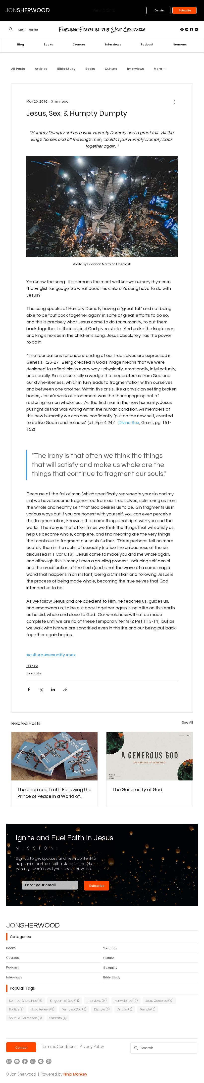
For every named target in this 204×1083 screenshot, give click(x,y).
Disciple (103, 1009)
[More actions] (175, 102)
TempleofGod (75, 1009)
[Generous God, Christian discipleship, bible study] (149, 756)
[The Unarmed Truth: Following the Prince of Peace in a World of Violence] (54, 756)
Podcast (12, 967)
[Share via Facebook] (28, 689)
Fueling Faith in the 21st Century (102, 29)
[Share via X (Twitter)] (41, 689)
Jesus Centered (161, 1000)
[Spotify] (41, 1061)
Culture (111, 69)
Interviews (135, 69)
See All (187, 722)
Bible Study (66, 69)
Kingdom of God (66, 1000)
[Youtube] (186, 29)
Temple (149, 1009)
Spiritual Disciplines (27, 1000)
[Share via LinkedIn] (53, 689)
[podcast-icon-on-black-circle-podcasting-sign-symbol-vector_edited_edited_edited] (48, 1061)
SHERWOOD (33, 925)
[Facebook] (191, 29)
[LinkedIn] (196, 29)
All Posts (18, 69)
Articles (41, 69)
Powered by (51, 1074)
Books (90, 69)
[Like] (11, 29)
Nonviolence (127, 1000)
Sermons (110, 948)
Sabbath (59, 1018)
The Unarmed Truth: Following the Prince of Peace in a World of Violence (54, 793)
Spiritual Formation (27, 1018)
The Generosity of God (137, 789)
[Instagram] (182, 29)
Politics (17, 1009)
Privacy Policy (92, 1046)
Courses (12, 957)
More (158, 69)
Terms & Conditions (58, 1046)
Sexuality (33, 673)
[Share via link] (65, 689)
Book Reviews (44, 1009)
